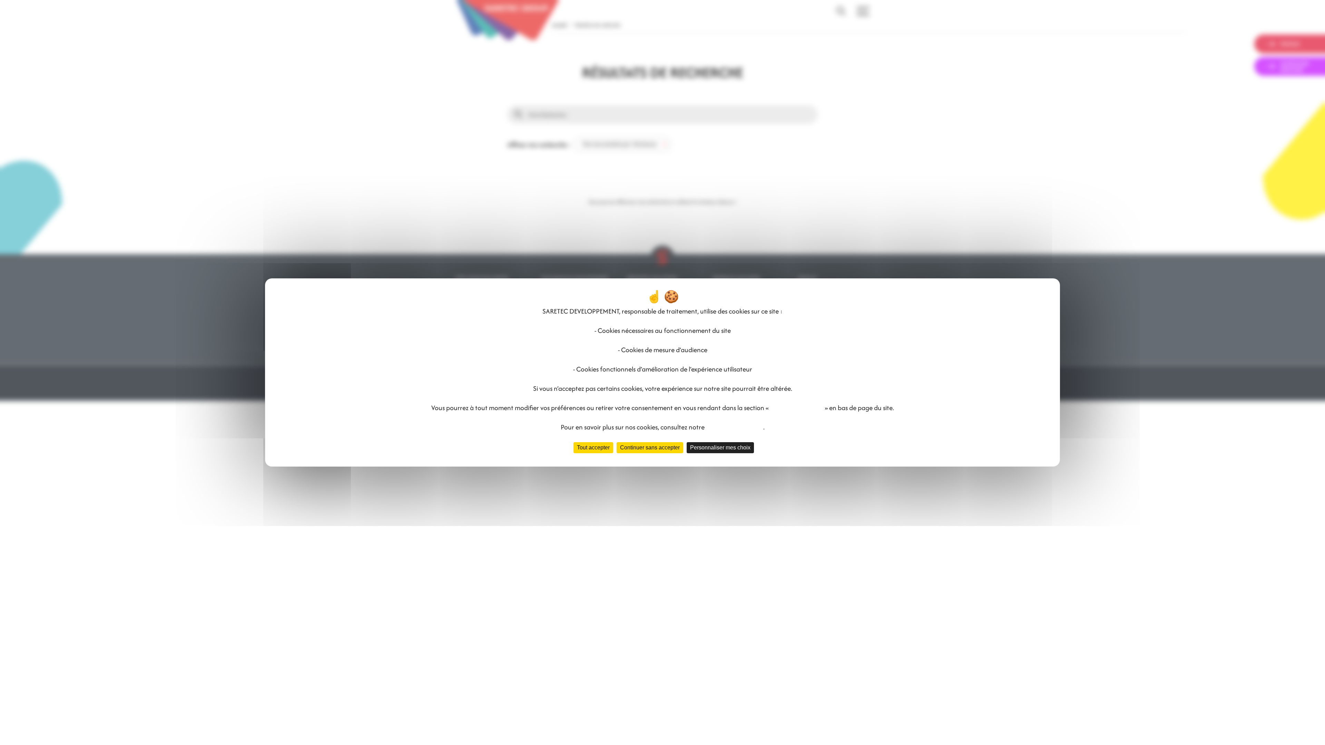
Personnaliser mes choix (720, 447)
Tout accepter (593, 447)
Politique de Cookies (734, 427)
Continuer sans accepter (650, 447)
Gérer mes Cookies (796, 408)
